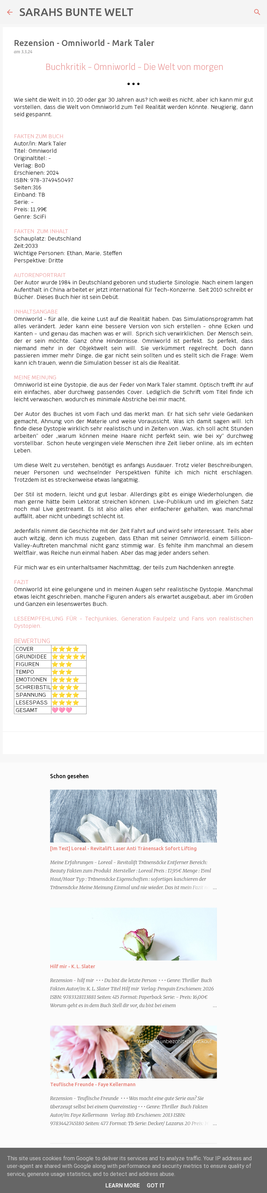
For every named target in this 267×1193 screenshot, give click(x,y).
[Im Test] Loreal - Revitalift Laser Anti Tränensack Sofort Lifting (123, 848)
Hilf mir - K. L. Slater (72, 966)
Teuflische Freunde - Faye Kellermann (93, 1084)
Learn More (122, 1185)
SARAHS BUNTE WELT (76, 12)
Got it (156, 1185)
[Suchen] (257, 12)
